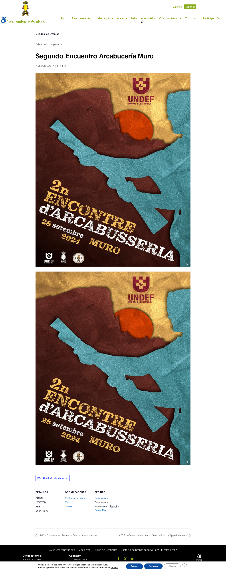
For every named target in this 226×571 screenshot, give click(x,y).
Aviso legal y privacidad (62, 550)
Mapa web (84, 550)
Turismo (190, 18)
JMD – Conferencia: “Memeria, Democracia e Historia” (68, 535)
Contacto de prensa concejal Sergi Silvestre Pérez (149, 550)
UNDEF (68, 506)
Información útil (142, 18)
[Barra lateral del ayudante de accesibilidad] (3, 19)
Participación (211, 18)
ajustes (114, 567)
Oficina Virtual (168, 18)
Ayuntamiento (81, 18)
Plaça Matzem (101, 497)
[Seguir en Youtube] (132, 559)
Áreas (121, 18)
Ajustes (172, 566)
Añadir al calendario (53, 478)
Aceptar (134, 566)
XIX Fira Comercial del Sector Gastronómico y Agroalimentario (153, 535)
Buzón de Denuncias (105, 550)
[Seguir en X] (125, 559)
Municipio (104, 18)
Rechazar (153, 566)
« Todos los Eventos (47, 34)
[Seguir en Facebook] (118, 559)
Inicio (64, 18)
